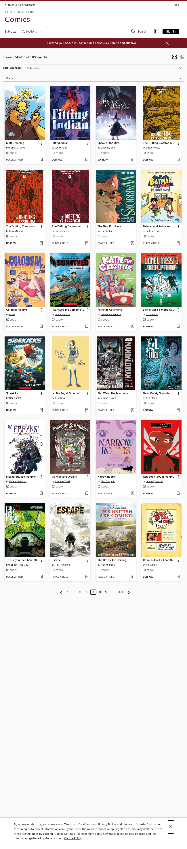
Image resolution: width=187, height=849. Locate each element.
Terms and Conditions (78, 824)
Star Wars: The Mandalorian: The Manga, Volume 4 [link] (114, 393)
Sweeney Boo (108, 147)
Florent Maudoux (17, 481)
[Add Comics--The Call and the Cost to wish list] (178, 577)
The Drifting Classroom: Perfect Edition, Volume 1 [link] (68, 226)
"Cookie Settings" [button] (64, 834)
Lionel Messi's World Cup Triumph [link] (159, 310)
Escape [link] (56, 560)
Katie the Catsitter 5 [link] (110, 310)
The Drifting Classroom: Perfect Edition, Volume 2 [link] (23, 226)
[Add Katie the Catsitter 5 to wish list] (132, 326)
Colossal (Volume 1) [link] (18, 310)
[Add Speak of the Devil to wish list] (132, 160)
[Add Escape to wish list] (87, 577)
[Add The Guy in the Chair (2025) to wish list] (41, 577)
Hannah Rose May (18, 564)
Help (176, 5)
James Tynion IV (154, 481)
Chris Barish (152, 314)
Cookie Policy (72, 838)
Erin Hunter (106, 231)
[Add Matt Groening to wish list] (41, 160)
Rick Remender (62, 564)
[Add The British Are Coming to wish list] (132, 577)
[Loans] (155, 32)
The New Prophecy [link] (109, 226)
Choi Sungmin (108, 481)
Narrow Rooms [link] (107, 477)
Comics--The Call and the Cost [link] (159, 560)
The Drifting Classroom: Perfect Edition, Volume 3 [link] (159, 143)
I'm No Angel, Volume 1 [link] (66, 393)
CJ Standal (151, 564)
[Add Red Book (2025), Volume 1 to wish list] (178, 493)
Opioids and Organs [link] (64, 477)
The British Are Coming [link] (112, 560)
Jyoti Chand (61, 147)
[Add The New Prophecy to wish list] (132, 243)
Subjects (10, 32)
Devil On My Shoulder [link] (156, 393)
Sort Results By (12, 68)
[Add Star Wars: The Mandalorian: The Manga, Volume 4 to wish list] (132, 410)
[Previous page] (61, 592)
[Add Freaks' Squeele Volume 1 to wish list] (41, 493)
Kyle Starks (151, 398)
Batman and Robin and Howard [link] (159, 226)
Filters (9, 78)
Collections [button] (30, 32)
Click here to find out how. (119, 43)
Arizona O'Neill (62, 481)
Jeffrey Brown (153, 231)
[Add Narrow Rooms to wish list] (132, 493)
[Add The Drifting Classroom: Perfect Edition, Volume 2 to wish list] (41, 243)
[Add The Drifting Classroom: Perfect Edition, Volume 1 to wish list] (87, 243)
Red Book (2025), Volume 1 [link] (159, 477)
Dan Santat (15, 398)
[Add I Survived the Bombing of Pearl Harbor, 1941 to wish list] (87, 326)
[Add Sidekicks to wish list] (41, 410)
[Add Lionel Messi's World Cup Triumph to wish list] (178, 326)
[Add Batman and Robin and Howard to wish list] (178, 243)
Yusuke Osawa (108, 398)
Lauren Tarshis (62, 314)
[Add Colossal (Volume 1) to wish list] (41, 326)
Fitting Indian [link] (60, 143)
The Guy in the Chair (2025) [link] (23, 560)
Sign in (171, 32)
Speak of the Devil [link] (109, 143)
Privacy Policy (107, 824)
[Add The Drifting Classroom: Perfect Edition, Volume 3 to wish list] (178, 160)
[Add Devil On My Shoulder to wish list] (178, 410)
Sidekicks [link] (12, 393)
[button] (138, 32)
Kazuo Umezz (153, 147)
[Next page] (128, 592)
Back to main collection (21, 5)
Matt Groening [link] (15, 143)
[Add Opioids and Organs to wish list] (87, 493)
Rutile (12, 314)
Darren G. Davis (17, 147)
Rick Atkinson (108, 564)
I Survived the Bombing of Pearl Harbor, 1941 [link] (68, 310)
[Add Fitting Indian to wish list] (87, 160)
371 (120, 592)
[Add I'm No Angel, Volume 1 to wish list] (87, 410)
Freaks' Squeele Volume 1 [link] (21, 477)
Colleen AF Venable (111, 314)
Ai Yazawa (60, 398)
